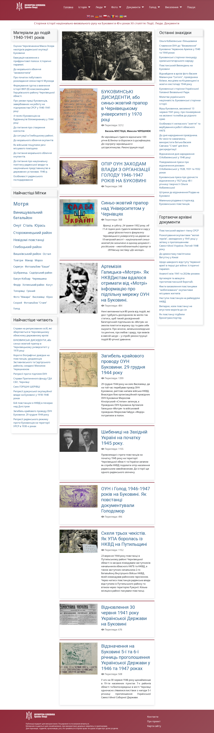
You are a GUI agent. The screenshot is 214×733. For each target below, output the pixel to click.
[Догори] (209, 728)
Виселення (171, 7)
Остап (47, 254)
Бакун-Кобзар (21, 278)
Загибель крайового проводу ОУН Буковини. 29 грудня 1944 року (123, 364)
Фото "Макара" (22, 296)
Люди (98, 7)
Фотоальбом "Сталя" (35, 302)
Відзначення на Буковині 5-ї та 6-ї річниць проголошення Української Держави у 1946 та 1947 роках (125, 657)
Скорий (17, 302)
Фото (114, 7)
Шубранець (20, 272)
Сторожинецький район (32, 232)
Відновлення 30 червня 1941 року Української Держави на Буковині (124, 615)
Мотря (21, 204)
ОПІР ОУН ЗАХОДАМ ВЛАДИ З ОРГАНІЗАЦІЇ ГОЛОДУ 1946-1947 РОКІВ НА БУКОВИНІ (125, 172)
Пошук (191, 7)
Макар (29, 260)
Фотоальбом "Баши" (37, 266)
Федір (17, 284)
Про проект (154, 721)
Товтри (18, 260)
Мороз (39, 260)
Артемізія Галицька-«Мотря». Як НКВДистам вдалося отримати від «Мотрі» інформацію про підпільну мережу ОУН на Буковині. (125, 283)
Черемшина (39, 278)
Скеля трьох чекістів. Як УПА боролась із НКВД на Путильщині (124, 538)
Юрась (40, 225)
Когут (49, 284)
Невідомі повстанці (28, 240)
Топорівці (19, 291)
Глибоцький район (27, 247)
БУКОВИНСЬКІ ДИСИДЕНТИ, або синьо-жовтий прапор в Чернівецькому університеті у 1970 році (124, 105)
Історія (82, 7)
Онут (17, 225)
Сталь (28, 225)
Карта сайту (154, 726)
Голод (152, 7)
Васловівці (38, 296)
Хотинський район (33, 284)
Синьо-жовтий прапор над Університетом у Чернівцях (124, 208)
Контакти (152, 716)
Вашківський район (27, 254)
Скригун (18, 266)
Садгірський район (40, 272)
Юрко (49, 296)
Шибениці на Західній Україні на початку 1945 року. (124, 437)
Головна (68, 7)
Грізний (30, 291)
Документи (133, 7)
